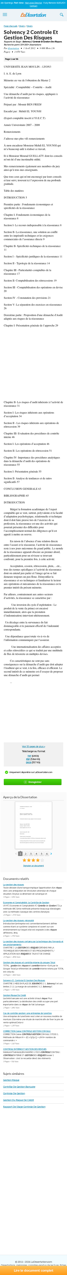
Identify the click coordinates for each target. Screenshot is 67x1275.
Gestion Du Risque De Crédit (18, 1100)
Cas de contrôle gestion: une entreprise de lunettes (27, 1013)
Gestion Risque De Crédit (14, 995)
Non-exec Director (33, 2)
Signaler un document (33, 865)
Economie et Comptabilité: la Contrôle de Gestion (26, 902)
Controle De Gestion (14, 1093)
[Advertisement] (33, 363)
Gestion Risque (11, 1080)
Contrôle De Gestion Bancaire (19, 1086)
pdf (28, 759)
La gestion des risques (13, 884)
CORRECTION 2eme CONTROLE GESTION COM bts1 (27, 1031)
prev (16, 854)
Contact (33, 5)
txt (29, 756)
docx (28, 762)
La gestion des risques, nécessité (18, 920)
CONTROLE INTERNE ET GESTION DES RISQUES (24, 1049)
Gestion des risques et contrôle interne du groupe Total (29, 962)
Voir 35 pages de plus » (33, 746)
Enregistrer (35, 782)
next (51, 854)
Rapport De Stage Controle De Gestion (24, 1106)
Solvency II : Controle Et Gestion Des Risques (24, 980)
